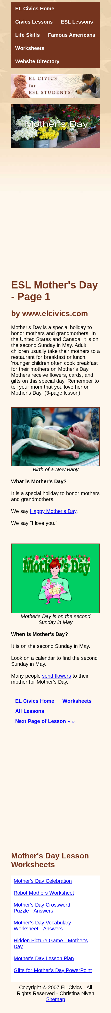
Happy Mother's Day (53, 511)
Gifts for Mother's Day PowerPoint (53, 970)
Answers (43, 911)
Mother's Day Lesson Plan (44, 958)
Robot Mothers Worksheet (44, 893)
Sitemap (55, 999)
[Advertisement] (55, 216)
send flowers (56, 676)
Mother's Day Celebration (43, 881)
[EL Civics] (55, 86)
